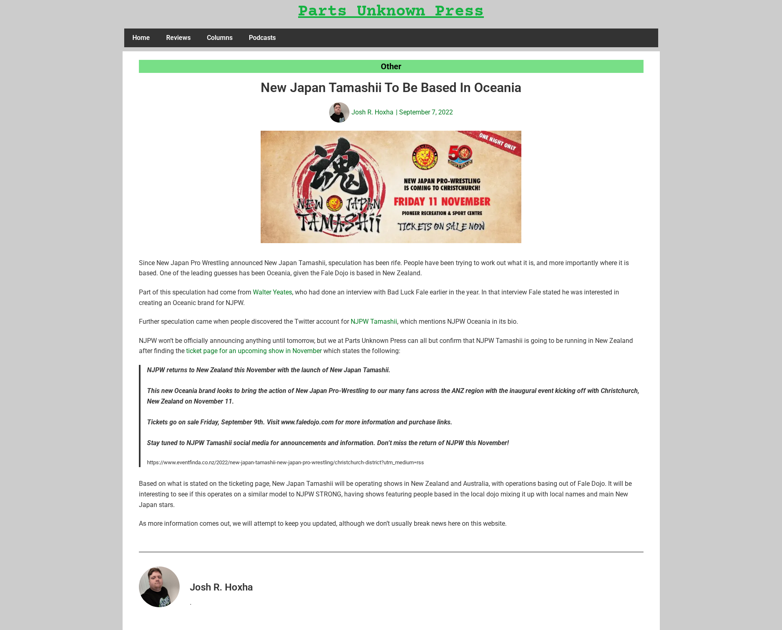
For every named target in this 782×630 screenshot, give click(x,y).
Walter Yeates (272, 292)
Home (141, 38)
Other (391, 66)
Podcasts (262, 38)
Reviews (178, 38)
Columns (220, 38)
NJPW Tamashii (374, 321)
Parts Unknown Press (391, 12)
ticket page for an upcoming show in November (254, 351)
